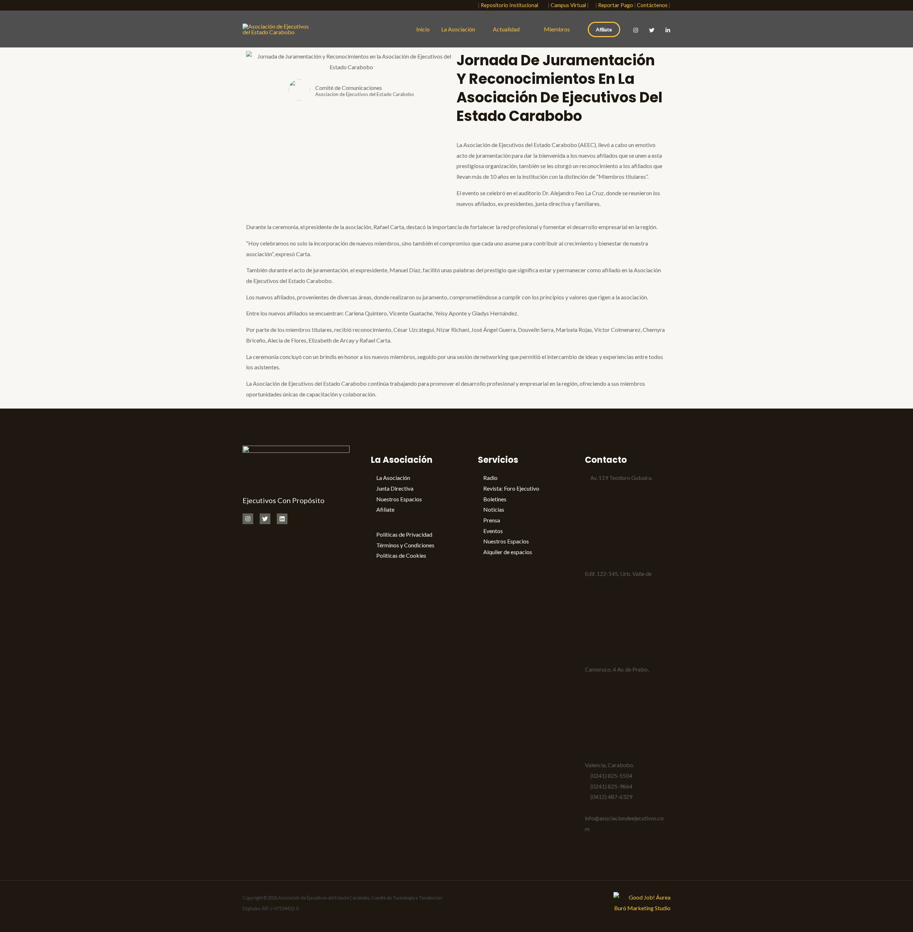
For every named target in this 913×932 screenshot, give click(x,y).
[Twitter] (651, 30)
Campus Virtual (568, 5)
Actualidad (508, 29)
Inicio (423, 29)
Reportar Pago (615, 5)
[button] (468, 5)
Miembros (557, 29)
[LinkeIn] (667, 30)
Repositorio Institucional (511, 5)
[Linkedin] (282, 518)
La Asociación (458, 29)
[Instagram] (635, 30)
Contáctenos (652, 5)
